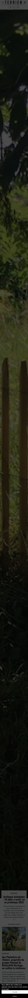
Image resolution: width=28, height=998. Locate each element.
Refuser (15, 996)
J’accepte (14, 992)
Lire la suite (5, 989)
